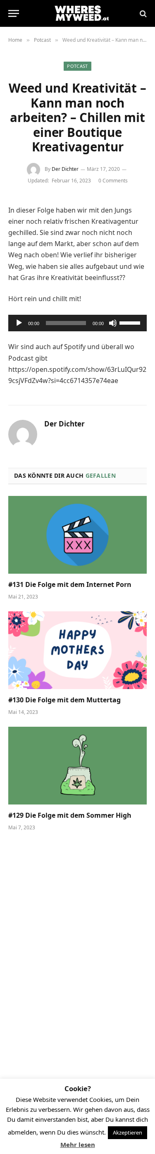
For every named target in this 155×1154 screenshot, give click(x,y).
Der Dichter (65, 168)
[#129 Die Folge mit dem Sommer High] (77, 765)
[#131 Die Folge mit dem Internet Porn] (77, 535)
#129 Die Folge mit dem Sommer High (69, 815)
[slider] (131, 322)
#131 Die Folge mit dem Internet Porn (69, 584)
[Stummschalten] (113, 323)
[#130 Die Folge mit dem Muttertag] (77, 650)
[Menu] (13, 13)
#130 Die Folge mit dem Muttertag (64, 699)
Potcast (77, 66)
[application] (77, 323)
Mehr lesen (77, 1144)
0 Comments (113, 180)
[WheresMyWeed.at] (81, 13)
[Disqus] (77, 953)
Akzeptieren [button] (127, 1132)
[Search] (142, 13)
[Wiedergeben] (19, 323)
